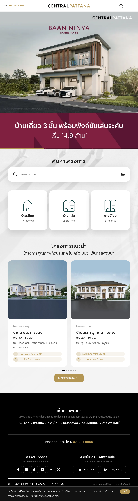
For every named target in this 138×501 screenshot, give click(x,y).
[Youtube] (42, 469)
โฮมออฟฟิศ (70, 423)
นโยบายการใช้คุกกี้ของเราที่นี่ (46, 496)
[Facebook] (18, 469)
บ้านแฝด (38, 423)
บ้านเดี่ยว (24, 423)
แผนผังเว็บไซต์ (123, 484)
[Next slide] (131, 80)
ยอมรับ (125, 491)
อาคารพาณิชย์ (111, 423)
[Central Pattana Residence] (69, 6)
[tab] (22, 148)
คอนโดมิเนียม (90, 423)
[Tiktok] (34, 469)
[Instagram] (26, 469)
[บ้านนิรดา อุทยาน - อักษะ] (100, 289)
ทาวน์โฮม (53, 423)
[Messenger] (58, 469)
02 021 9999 (16, 6)
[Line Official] (50, 469)
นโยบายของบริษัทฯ (102, 484)
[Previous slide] (6, 80)
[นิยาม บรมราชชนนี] (37, 289)
